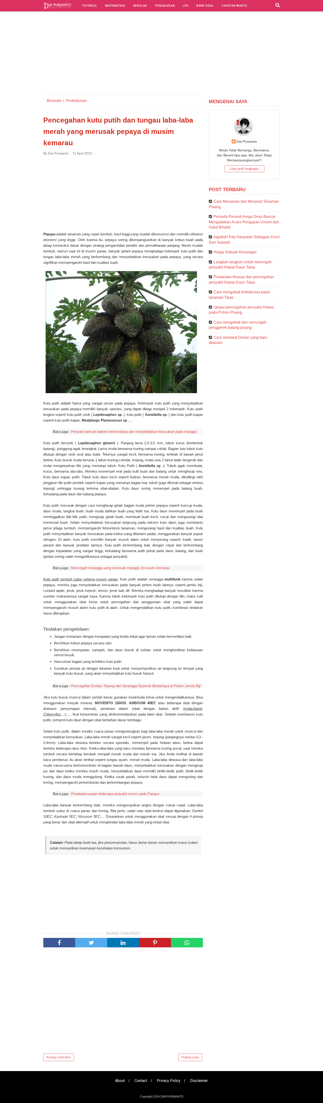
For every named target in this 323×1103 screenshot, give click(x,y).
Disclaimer (199, 1080)
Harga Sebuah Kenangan (235, 252)
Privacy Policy (168, 1080)
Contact (141, 1080)
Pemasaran (165, 5)
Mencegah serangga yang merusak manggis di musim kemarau (120, 568)
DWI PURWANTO (172, 1096)
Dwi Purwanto (246, 141)
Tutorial (89, 5)
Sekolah (140, 5)
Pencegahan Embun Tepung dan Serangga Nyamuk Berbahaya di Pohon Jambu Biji (136, 686)
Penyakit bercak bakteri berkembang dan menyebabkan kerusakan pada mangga (133, 432)
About (120, 1080)
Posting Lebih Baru (58, 1057)
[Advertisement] (161, 54)
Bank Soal (205, 5)
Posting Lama (190, 1057)
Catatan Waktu (234, 5)
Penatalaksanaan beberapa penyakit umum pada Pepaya (115, 794)
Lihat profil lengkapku (244, 169)
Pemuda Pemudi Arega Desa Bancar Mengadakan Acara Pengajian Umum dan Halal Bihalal (244, 222)
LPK (185, 5)
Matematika (115, 5)
